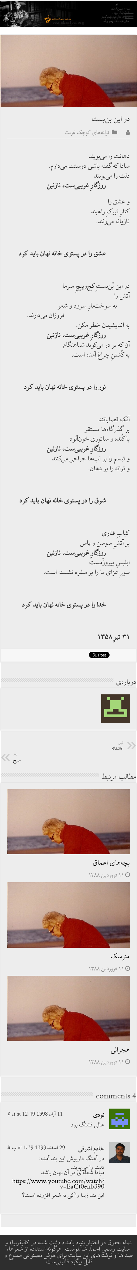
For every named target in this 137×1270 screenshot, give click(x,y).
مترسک (120, 956)
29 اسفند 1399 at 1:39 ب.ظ (36, 1148)
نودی (99, 1115)
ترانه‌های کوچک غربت (87, 132)
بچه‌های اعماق (111, 863)
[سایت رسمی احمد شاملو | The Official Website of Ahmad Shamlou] (68, 14)
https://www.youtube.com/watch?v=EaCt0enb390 (58, 1184)
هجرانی (120, 1049)
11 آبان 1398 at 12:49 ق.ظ (35, 1114)
